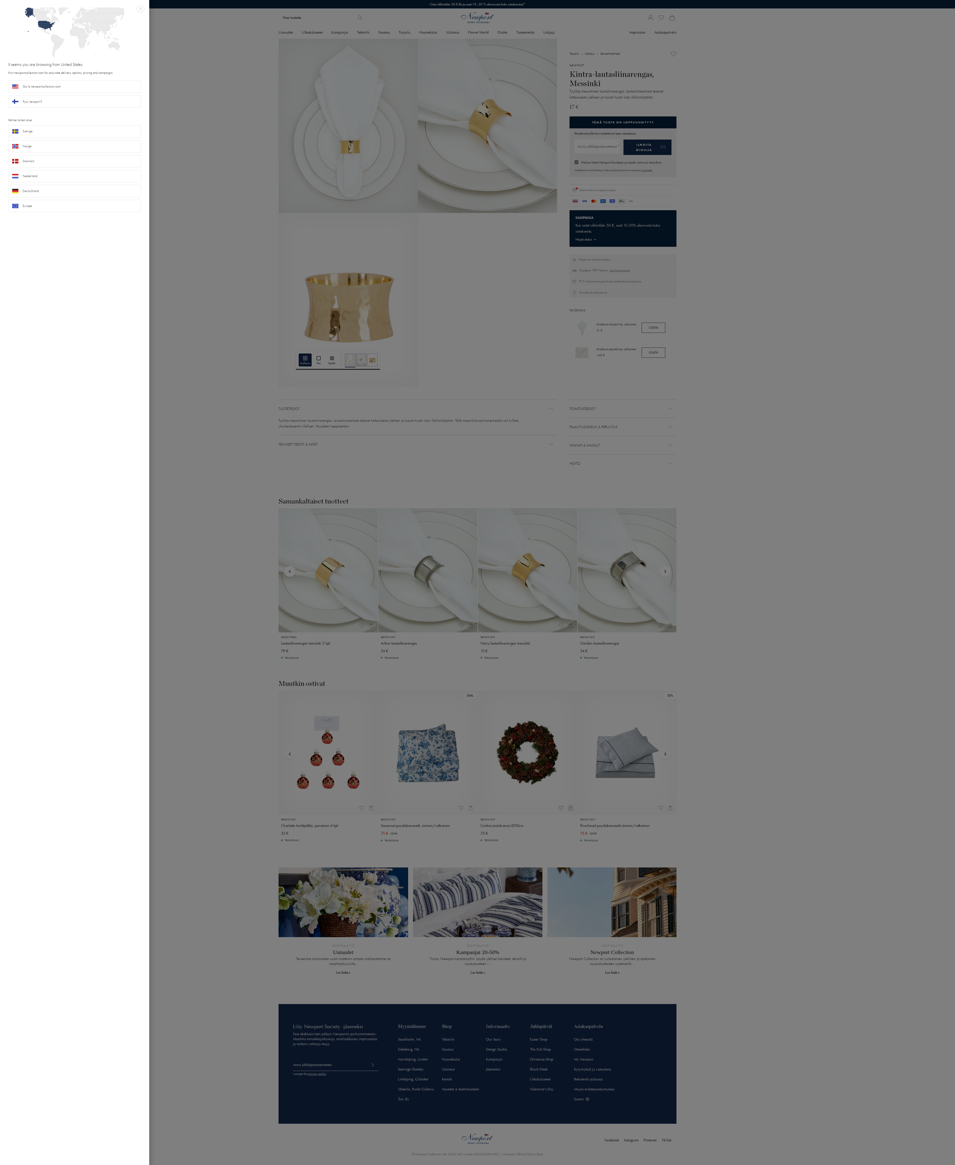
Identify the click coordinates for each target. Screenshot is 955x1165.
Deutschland (31, 191)
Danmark (29, 161)
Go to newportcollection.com (42, 86)
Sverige (28, 131)
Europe (27, 206)
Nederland (30, 176)
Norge (27, 146)
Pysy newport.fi (32, 102)
